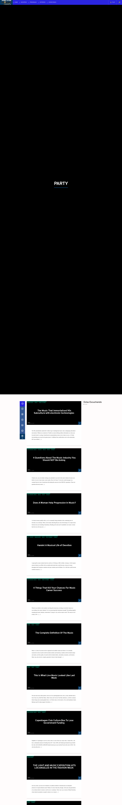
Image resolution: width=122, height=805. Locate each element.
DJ (27, 576)
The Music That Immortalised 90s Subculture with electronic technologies (54, 451)
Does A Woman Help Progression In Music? (54, 542)
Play (113, 2)
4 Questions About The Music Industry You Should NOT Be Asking (54, 498)
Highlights (30, 441)
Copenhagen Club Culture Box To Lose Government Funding (54, 761)
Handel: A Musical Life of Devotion (54, 584)
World (53, 488)
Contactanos (52, 2)
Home (16, 2)
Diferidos (42, 2)
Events (40, 488)
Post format (49, 576)
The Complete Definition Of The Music (54, 672)
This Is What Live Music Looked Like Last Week (54, 716)
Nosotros (24, 2)
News (48, 488)
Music (36, 441)
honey (29, 461)
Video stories (42, 441)
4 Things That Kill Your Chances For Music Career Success (54, 628)
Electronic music (32, 488)
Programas (33, 2)
